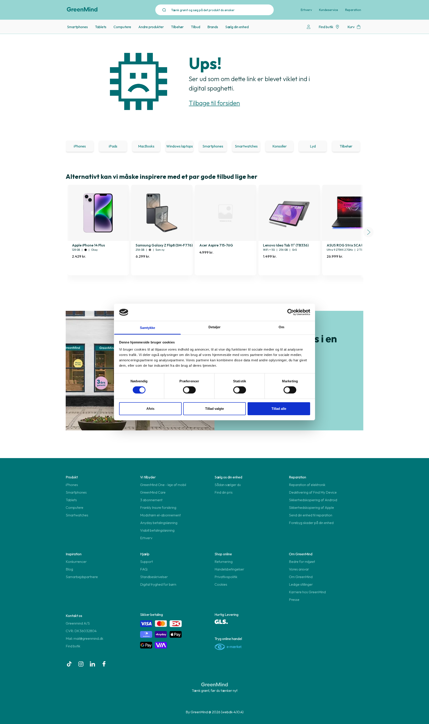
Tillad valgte (214, 408)
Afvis (150, 408)
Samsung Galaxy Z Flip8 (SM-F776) (164, 245)
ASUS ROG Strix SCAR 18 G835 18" (354, 245)
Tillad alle (278, 408)
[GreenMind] (82, 9)
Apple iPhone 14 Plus (88, 245)
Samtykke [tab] (147, 328)
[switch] (189, 390)
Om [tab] (281, 327)
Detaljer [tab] (214, 327)
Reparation (353, 10)
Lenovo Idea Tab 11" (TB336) (286, 245)
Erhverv (306, 10)
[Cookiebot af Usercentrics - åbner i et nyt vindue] (290, 312)
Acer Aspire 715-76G (216, 245)
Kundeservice (328, 10)
